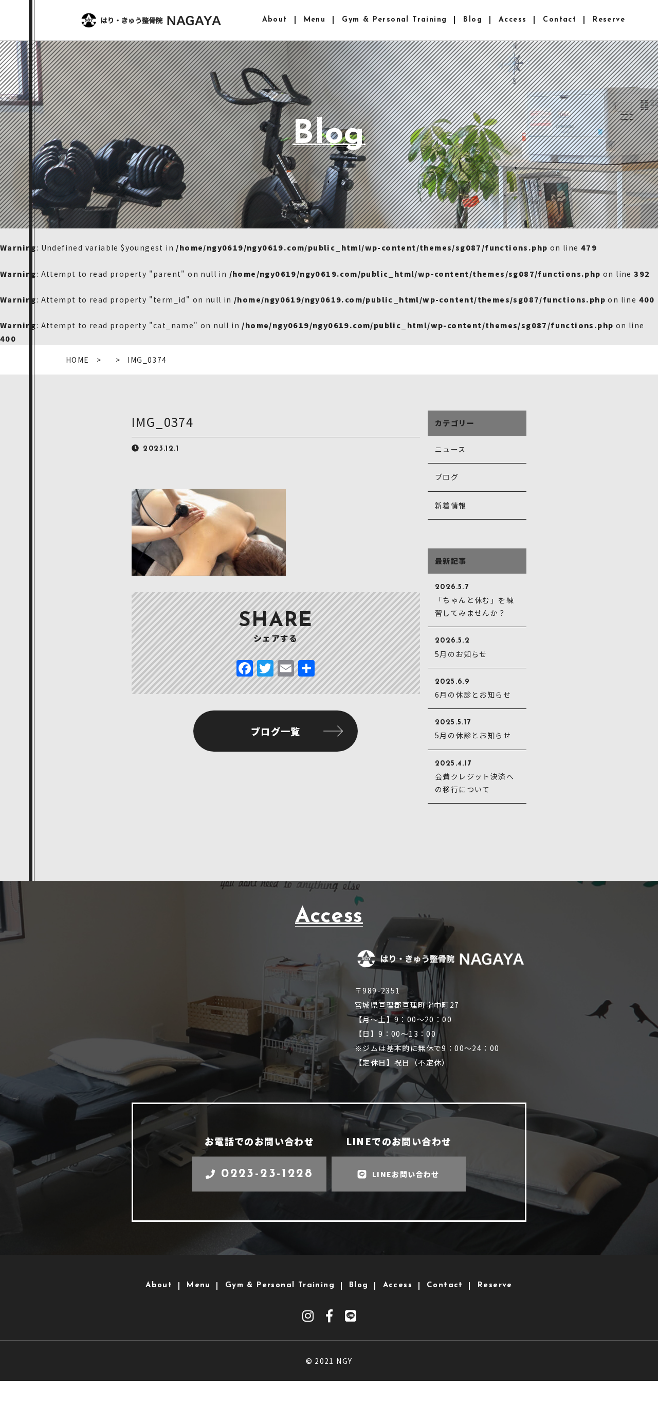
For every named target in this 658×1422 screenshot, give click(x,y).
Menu (315, 20)
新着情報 (451, 505)
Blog (472, 20)
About (274, 20)
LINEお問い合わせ (406, 1174)
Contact (559, 20)
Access (512, 20)
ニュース (450, 449)
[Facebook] (244, 669)
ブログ (447, 477)
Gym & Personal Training (394, 20)
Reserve (609, 20)
